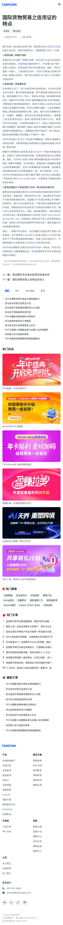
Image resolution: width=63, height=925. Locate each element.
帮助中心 (37, 850)
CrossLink (7, 809)
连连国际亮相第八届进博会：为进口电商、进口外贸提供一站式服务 (29, 657)
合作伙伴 (37, 841)
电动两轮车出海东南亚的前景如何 (31, 274)
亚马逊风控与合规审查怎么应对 (20, 325)
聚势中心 (37, 836)
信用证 (6, 31)
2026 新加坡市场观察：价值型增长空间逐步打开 (28, 636)
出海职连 (6, 814)
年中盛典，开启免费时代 (14, 388)
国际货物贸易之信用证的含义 (28, 279)
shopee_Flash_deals (29, 605)
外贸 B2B (37, 765)
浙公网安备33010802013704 (14, 921)
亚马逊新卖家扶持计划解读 (18, 320)
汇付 (56, 46)
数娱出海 (37, 784)
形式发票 (36, 251)
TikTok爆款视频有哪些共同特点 (20, 316)
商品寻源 (6, 799)
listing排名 (9, 600)
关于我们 (6, 863)
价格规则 (35, 595)
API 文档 (6, 831)
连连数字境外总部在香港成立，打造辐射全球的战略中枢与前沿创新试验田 (29, 647)
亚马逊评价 (21, 595)
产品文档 (6, 826)
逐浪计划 (37, 831)
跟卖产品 (47, 595)
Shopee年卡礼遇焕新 (12, 426)
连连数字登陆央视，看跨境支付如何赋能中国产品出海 (29, 662)
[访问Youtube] (25, 902)
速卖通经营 (51, 600)
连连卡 (5, 779)
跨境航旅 (37, 775)
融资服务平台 (8, 804)
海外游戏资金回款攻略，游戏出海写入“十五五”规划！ (29, 652)
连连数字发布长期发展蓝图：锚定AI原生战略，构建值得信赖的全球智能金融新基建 (29, 621)
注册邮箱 (8, 595)
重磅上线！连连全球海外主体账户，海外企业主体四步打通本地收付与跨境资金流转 (29, 626)
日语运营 (47, 605)
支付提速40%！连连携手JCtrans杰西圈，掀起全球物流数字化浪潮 (29, 641)
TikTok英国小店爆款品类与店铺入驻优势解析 (26, 329)
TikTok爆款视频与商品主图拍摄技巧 (22, 298)
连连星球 (6, 775)
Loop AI (6, 794)
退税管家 (6, 789)
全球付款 (6, 765)
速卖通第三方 (36, 600)
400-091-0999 (14, 888)
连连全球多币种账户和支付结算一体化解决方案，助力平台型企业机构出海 (29, 631)
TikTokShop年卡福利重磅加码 (17, 464)
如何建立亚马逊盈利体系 (17, 334)
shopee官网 (9, 605)
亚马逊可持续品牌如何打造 (18, 311)
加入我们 (6, 873)
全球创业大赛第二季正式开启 (16, 541)
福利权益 (37, 846)
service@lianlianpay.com (19, 892)
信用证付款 (25, 63)
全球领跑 (6, 784)
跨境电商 (37, 760)
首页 (9, 4)
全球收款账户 (8, 760)
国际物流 (37, 779)
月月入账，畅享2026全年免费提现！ (20, 579)
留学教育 (37, 770)
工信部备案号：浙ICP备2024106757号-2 (19, 917)
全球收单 (6, 770)
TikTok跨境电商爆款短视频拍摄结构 (22, 338)
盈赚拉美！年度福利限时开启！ (17, 503)
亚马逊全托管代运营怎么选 (18, 303)
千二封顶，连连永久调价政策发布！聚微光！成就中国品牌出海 (28, 667)
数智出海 (37, 826)
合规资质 (6, 868)
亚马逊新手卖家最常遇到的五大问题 (22, 307)
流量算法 (21, 600)
